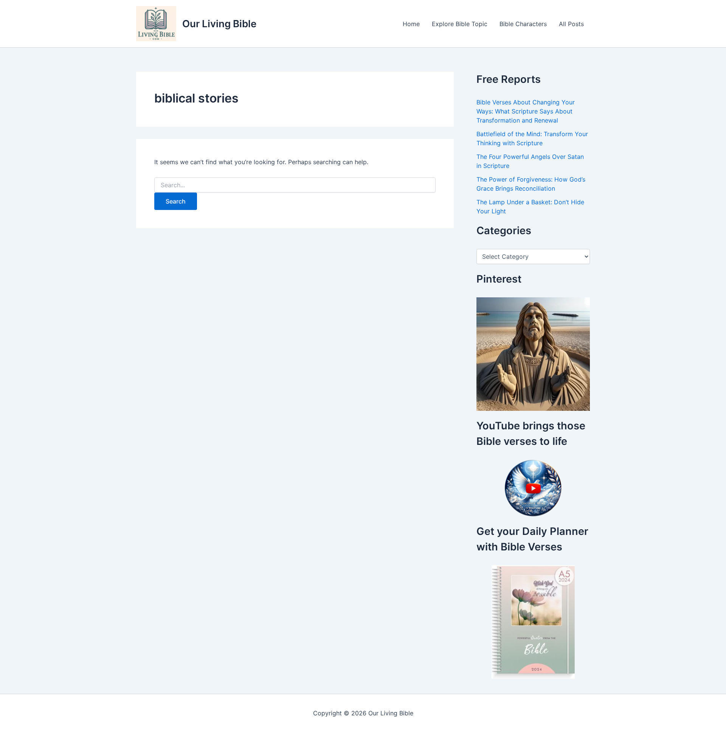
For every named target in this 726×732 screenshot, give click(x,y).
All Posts (571, 24)
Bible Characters (523, 24)
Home (411, 24)
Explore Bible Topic (459, 24)
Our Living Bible (219, 24)
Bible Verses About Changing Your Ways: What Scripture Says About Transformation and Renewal (525, 111)
